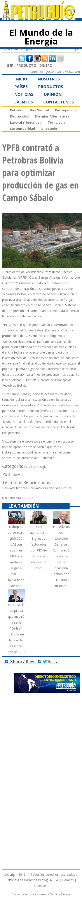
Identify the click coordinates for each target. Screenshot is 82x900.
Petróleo (17, 110)
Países (21, 86)
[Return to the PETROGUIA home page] (38, 18)
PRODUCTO (26, 65)
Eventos (23, 102)
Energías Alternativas (52, 116)
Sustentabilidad (22, 128)
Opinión (53, 94)
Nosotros (49, 79)
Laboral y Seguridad (25, 122)
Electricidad (19, 116)
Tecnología (56, 122)
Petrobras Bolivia (25, 488)
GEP (10, 65)
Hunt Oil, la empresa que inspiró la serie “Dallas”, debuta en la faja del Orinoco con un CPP (16, 628)
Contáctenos (58, 102)
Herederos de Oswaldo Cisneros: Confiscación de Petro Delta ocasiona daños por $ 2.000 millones (62, 556)
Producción (46, 488)
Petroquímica (65, 110)
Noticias (23, 94)
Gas (27, 466)
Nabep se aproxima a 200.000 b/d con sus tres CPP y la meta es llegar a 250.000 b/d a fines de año (16, 556)
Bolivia (17, 474)
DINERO (45, 65)
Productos (50, 86)
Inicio (20, 79)
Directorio (49, 128)
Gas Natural (39, 110)
